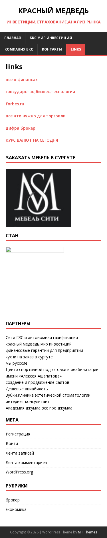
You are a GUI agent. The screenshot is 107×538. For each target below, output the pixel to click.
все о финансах (22, 79)
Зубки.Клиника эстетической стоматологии (48, 395)
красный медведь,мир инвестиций (39, 344)
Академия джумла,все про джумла (39, 408)
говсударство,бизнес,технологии (40, 91)
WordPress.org (19, 472)
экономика (16, 509)
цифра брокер (20, 128)
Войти (12, 443)
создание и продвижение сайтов (37, 382)
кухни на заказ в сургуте (29, 357)
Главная (12, 37)
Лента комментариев (26, 462)
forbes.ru (15, 104)
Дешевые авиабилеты (27, 389)
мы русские (16, 363)
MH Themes (87, 532)
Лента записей (20, 453)
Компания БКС (19, 49)
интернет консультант (28, 401)
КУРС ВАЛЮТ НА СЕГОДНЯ (32, 140)
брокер (13, 500)
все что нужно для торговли (36, 116)
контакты (52, 49)
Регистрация (18, 434)
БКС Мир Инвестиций (51, 37)
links (76, 49)
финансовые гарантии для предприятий (44, 350)
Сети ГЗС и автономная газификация (42, 337)
